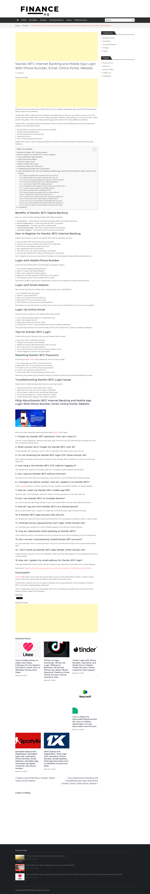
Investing (33, 20)
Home (24, 20)
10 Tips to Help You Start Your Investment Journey (45, 856)
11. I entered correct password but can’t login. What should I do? (42, 196)
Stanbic (32, 359)
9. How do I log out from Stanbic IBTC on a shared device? (40, 192)
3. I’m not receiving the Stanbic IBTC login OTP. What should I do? (43, 180)
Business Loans (80, 20)
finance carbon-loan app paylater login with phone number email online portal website (58, 568)
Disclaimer (107, 76)
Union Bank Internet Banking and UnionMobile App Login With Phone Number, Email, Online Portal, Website (80, 781)
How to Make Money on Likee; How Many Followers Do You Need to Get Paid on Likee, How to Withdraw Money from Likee (27, 666)
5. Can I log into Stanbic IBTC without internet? (37, 184)
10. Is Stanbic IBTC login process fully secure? (37, 194)
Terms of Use (108, 63)
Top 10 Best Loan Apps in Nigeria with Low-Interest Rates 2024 (50, 865)
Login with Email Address (27, 159)
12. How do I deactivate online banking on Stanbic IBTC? (40, 198)
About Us (106, 66)
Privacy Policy (108, 69)
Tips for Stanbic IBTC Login (28, 164)
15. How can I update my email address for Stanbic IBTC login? (43, 205)
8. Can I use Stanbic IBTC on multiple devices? (36, 190)
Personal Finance (56, 20)
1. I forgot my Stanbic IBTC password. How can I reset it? (40, 175)
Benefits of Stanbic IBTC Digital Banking (32, 152)
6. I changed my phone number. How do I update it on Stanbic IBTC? (44, 186)
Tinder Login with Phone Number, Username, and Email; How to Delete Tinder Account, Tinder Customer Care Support (84, 665)
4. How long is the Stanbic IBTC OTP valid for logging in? (40, 182)
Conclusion (23, 207)
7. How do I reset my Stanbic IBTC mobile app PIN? (38, 188)
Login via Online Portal (26, 162)
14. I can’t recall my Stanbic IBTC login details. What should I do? (42, 203)
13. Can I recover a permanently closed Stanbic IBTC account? (42, 201)
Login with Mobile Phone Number (30, 157)
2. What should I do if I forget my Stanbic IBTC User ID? (40, 177)
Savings (43, 20)
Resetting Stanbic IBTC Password (30, 166)
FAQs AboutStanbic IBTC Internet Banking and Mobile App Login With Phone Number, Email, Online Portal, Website (57, 172)
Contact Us (107, 73)
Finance (21, 73)
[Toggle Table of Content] (93, 149)
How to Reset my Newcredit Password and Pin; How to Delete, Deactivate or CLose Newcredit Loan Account (84, 722)
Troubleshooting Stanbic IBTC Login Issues (33, 168)
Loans (69, 20)
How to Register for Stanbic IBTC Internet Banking (36, 154)
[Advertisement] (56, 46)
